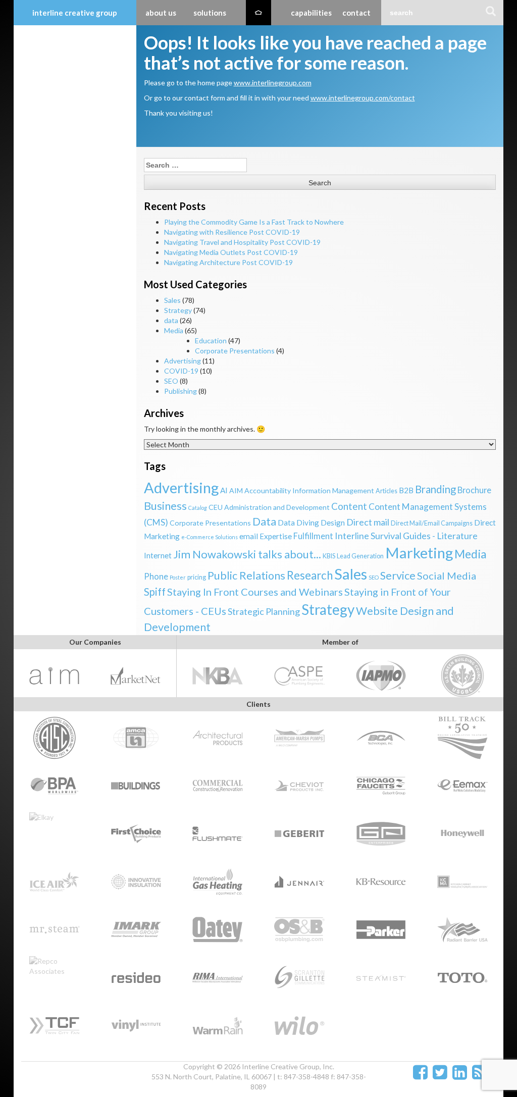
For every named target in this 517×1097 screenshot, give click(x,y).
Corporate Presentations (235, 350)
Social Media (446, 575)
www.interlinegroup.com (273, 82)
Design (333, 522)
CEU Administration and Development (269, 507)
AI (224, 490)
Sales (172, 300)
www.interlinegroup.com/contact (363, 97)
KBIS (329, 556)
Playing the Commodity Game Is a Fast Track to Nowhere (254, 222)
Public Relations (246, 575)
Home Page (258, 12)
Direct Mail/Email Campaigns (432, 523)
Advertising (182, 360)
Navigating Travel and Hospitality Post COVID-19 (242, 242)
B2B (406, 490)
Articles (386, 491)
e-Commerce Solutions (209, 537)
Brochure (474, 490)
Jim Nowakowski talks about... (247, 554)
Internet (158, 555)
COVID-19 (181, 371)
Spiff (155, 592)
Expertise (276, 536)
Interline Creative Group (74, 12)
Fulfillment (313, 536)
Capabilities (311, 12)
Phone (156, 576)
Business (165, 505)
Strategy (178, 310)
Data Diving (298, 522)
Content (349, 506)
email (248, 536)
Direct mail (367, 522)
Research (310, 575)
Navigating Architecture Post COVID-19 (228, 262)
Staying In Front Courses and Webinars (255, 592)
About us (160, 12)
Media (173, 330)
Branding (435, 489)
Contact (356, 12)
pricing (196, 577)
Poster (178, 577)
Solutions (209, 12)
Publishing (180, 391)
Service (398, 575)
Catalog (197, 507)
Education (211, 340)
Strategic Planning (264, 611)
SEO (171, 381)
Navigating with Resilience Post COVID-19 (232, 232)
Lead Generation (360, 556)
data (171, 320)
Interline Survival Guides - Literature (406, 535)
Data (264, 521)
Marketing (419, 552)
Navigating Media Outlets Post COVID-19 (231, 252)
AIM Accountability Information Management (301, 490)
